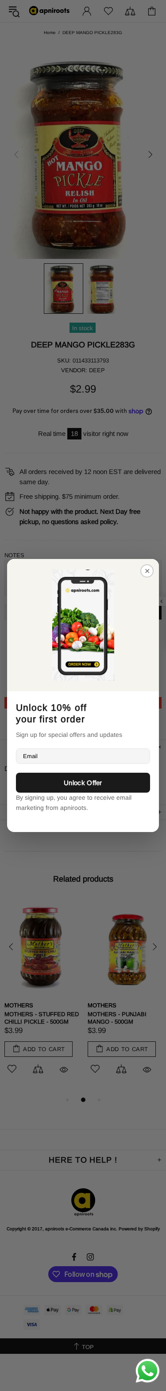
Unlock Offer (83, 782)
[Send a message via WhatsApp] (148, 1371)
